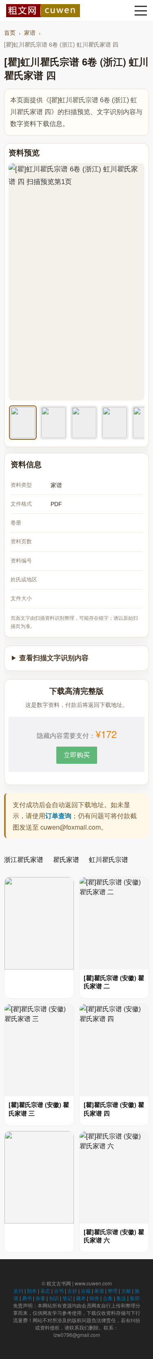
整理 (113, 1290)
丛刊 (18, 1290)
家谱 (29, 32)
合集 (108, 1297)
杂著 (40, 1297)
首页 (10, 32)
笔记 (67, 1297)
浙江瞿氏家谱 (23, 859)
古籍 (86, 1290)
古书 (59, 1290)
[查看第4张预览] (115, 422)
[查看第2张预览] (53, 422)
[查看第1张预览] (23, 422)
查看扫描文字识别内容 (54, 658)
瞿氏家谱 (66, 859)
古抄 (72, 1290)
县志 (45, 1290)
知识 (54, 1297)
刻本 (32, 1290)
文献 (126, 1290)
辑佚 (94, 1297)
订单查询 (58, 815)
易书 (27, 1297)
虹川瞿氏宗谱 (108, 859)
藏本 (81, 1297)
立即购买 (77, 754)
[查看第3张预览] (84, 422)
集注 (121, 1297)
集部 (135, 1297)
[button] (141, 11)
